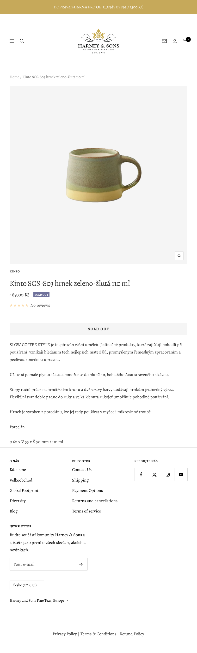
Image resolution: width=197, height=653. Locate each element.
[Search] (22, 41)
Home (14, 77)
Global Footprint (24, 490)
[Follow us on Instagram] (167, 474)
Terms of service (86, 511)
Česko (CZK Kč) (25, 585)
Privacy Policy (65, 634)
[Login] (174, 41)
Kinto (15, 271)
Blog (14, 511)
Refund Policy (132, 634)
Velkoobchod (21, 480)
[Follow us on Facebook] (141, 474)
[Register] (81, 564)
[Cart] (185, 41)
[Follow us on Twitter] (154, 474)
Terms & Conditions (98, 634)
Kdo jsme (18, 469)
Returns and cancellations (94, 501)
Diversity (18, 501)
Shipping (80, 480)
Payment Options (87, 490)
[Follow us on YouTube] (180, 474)
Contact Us (82, 469)
